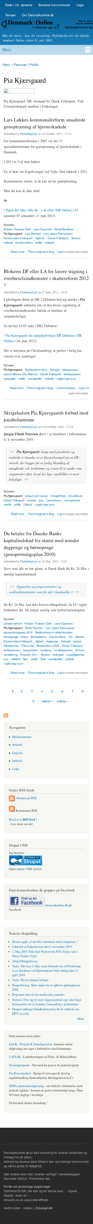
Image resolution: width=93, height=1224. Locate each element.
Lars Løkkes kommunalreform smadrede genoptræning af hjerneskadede (44, 123)
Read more (17, 252)
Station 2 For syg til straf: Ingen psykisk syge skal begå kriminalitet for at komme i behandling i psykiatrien (46, 1002)
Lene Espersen (42, 229)
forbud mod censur (36, 496)
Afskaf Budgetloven (24, 961)
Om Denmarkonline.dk (38, 15)
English (17, 753)
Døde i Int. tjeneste (18, 4)
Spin (25, 659)
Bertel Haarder (34, 628)
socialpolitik (35, 378)
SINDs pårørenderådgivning (26, 1086)
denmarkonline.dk (56, 905)
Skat (43, 659)
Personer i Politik (26, 64)
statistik (49, 242)
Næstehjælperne (19, 1065)
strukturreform (24, 242)
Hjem (6, 64)
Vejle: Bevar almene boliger (30, 980)
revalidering (11, 654)
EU (70, 637)
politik (38, 242)
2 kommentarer (66, 388)
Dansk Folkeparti (58, 238)
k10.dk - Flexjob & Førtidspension (30, 1044)
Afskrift (17, 745)
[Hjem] (46, 25)
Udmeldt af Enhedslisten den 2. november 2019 (42, 947)
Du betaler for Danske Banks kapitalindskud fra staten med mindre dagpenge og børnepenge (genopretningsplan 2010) (41, 543)
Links (15, 769)
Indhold (17, 761)
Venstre (75, 238)
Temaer (10, 15)
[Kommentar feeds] (12, 811)
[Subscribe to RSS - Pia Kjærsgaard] (6, 714)
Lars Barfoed (33, 234)
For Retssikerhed (20, 1073)
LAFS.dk (14, 1057)
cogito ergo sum (66, 378)
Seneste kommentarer (54, 4)
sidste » (62, 701)
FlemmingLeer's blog (41, 252)
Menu (6, 49)
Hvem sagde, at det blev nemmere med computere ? (45, 942)
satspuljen (10, 378)
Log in (61, 252)
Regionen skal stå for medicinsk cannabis (38, 994)
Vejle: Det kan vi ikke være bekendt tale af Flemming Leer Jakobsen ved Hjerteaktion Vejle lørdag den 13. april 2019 (46, 970)
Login (80, 4)
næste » (47, 701)
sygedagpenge (75, 654)
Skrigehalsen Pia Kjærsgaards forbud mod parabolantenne (46, 416)
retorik (7, 504)
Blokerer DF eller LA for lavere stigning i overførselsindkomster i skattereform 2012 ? (46, 278)
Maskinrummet (21, 737)
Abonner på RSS (26, 798)
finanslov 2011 (29, 654)
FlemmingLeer (28, 134)
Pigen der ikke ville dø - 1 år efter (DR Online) (39, 210)
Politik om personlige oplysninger (27, 1186)
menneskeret (72, 500)
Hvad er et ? (23, 819)
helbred (8, 242)
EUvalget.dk (44, 1208)
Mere (80, 1019)
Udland (28, 504)
